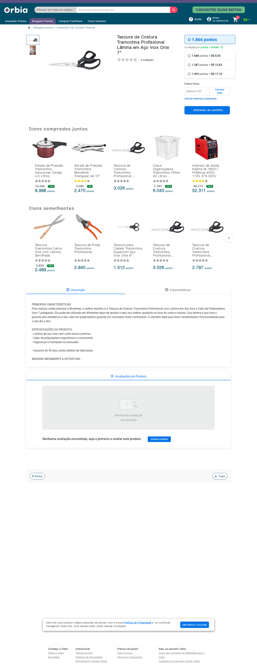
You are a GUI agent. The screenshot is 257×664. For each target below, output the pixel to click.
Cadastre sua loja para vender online (179, 661)
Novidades (54, 657)
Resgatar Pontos (42, 21)
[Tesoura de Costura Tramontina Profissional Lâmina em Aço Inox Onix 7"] (32, 40)
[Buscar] (174, 10)
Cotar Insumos (97, 21)
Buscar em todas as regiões (55, 9)
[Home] (15, 9)
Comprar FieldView (70, 21)
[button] (246, 20)
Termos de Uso (84, 653)
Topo (221, 476)
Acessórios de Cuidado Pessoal (76, 28)
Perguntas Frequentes (129, 657)
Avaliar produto (159, 439)
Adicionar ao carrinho (207, 110)
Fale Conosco (125, 653)
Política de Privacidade (137, 623)
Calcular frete (219, 91)
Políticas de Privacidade (89, 657)
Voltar (38, 476)
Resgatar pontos (43, 28)
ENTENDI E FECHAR (195, 624)
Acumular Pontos (16, 21)
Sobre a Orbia (56, 653)
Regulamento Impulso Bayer (91, 661)
